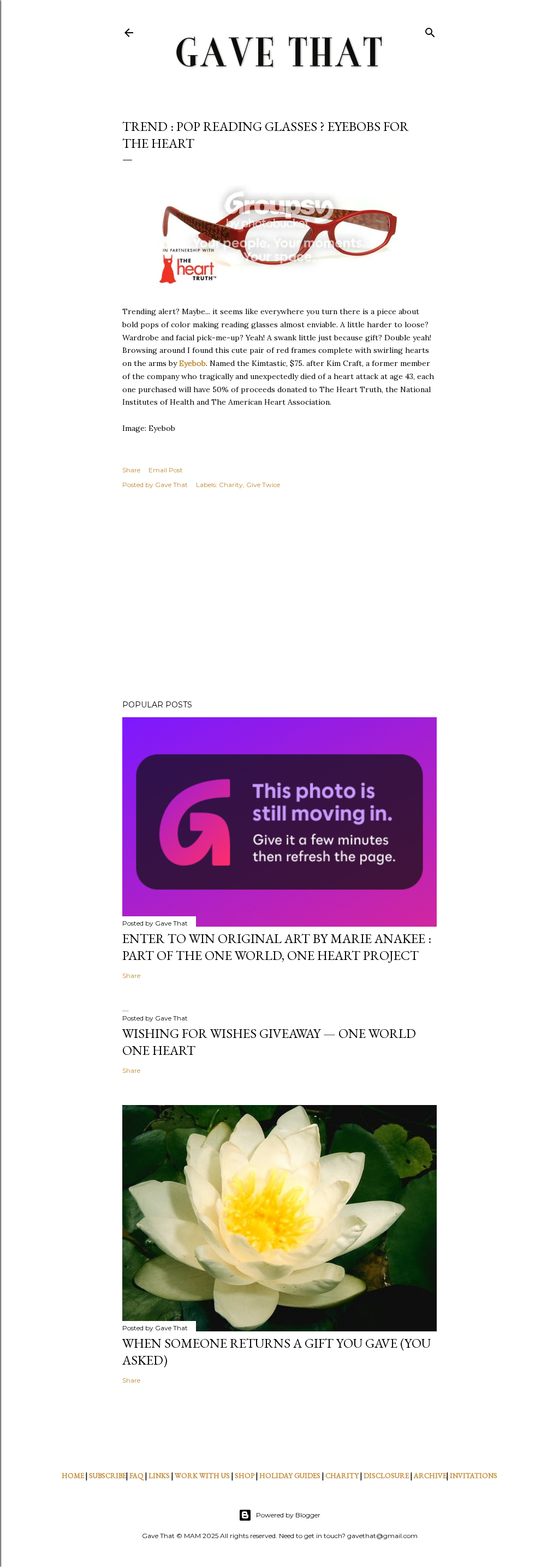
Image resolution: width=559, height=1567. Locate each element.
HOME (73, 1475)
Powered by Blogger (288, 1515)
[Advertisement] (279, 596)
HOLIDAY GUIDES (289, 1475)
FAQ (136, 1475)
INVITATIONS (473, 1475)
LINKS (159, 1475)
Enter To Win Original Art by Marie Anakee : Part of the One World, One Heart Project (276, 947)
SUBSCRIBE (107, 1475)
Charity (231, 485)
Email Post (165, 470)
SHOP (244, 1475)
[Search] (430, 30)
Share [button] (131, 470)
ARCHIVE (430, 1475)
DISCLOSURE (386, 1475)
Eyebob (192, 363)
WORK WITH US (202, 1475)
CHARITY (342, 1475)
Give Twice (263, 485)
